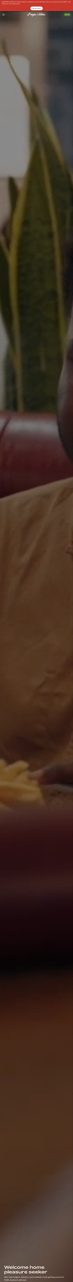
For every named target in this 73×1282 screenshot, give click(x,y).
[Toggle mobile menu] (3, 14)
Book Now (36, 8)
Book (67, 14)
